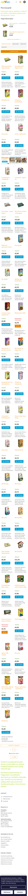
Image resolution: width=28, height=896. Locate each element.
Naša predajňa (4, 845)
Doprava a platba (5, 841)
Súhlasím (20, 892)
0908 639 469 (6, 799)
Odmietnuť (7, 892)
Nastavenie (13, 887)
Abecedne (4, 47)
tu (15, 883)
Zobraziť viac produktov (13, 39)
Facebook (5, 801)
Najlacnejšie (15, 44)
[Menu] (24, 2)
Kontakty (3, 847)
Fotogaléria (4, 843)
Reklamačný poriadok (6, 864)
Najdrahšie (23, 44)
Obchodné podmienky (6, 856)
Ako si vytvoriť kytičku (6, 839)
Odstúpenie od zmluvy (7, 860)
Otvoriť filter (14, 51)
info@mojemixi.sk (7, 796)
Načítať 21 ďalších (14, 745)
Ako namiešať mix (5, 837)
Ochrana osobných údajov (7, 858)
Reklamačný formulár (6, 862)
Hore (14, 757)
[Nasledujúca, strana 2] (14, 749)
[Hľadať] (16, 2)
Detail (18, 326)
